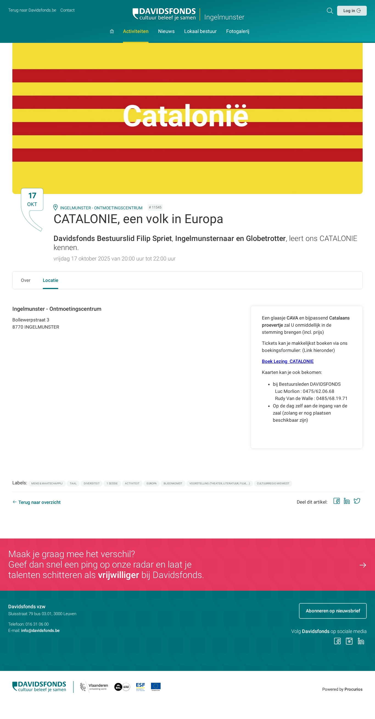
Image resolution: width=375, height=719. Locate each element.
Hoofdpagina (112, 36)
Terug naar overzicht (39, 502)
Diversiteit (92, 483)
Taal (73, 483)
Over (25, 280)
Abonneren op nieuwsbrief (333, 610)
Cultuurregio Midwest (273, 483)
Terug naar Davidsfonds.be (32, 10)
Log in (349, 10)
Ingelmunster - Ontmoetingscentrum (101, 208)
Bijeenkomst (173, 483)
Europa (152, 483)
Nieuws (166, 31)
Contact (67, 10)
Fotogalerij (237, 31)
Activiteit (132, 483)
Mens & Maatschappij (47, 483)
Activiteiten (136, 31)
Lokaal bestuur (200, 31)
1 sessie (112, 483)
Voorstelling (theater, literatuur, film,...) (219, 483)
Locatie (50, 280)
